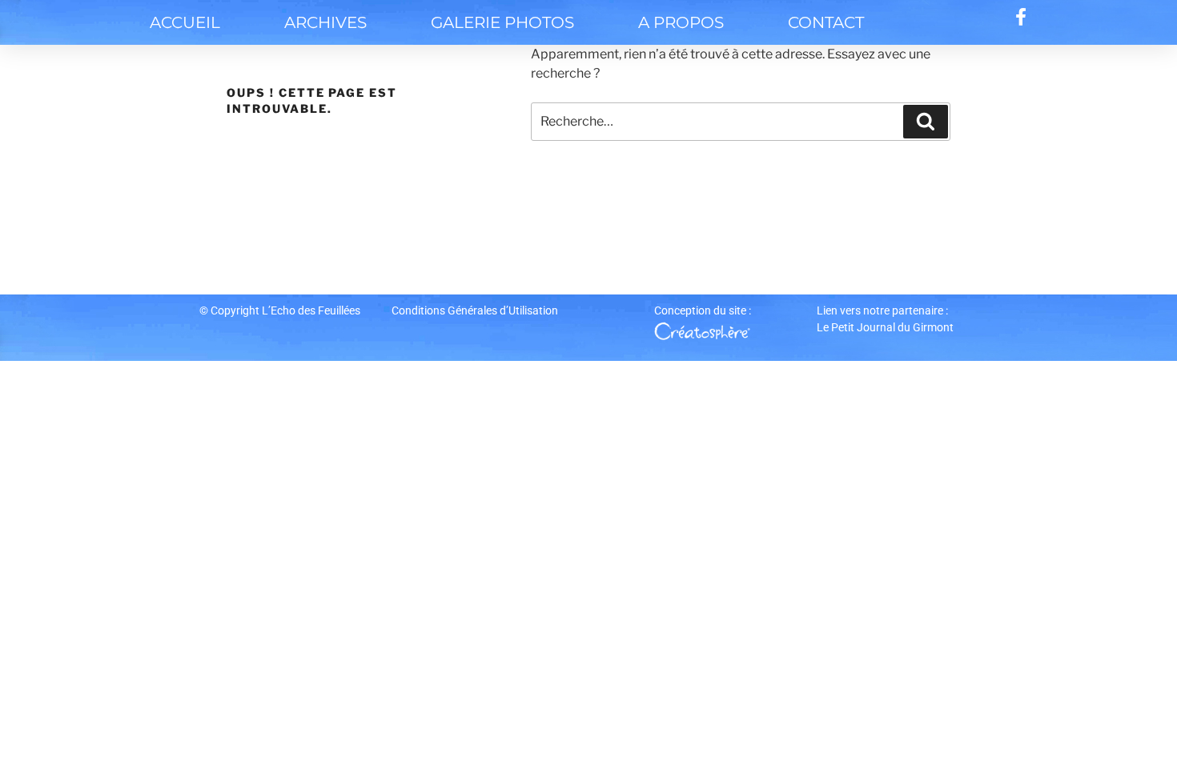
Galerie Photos (502, 22)
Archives (325, 22)
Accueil (185, 22)
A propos (681, 22)
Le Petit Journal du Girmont (885, 327)
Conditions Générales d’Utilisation (475, 310)
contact (826, 22)
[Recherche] (925, 121)
